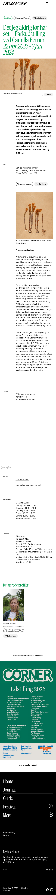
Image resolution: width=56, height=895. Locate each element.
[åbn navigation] (51, 4)
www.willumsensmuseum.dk (28, 485)
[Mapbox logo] (6, 467)
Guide (8, 798)
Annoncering (9, 833)
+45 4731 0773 (22, 480)
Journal (9, 789)
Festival (9, 806)
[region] (28, 438)
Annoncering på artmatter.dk (28, 765)
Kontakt (6, 835)
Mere (7, 815)
